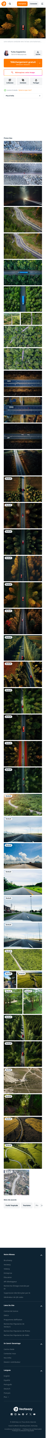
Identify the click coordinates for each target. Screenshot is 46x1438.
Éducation (8, 1332)
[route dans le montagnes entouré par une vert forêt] (22, 817)
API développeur (10, 1337)
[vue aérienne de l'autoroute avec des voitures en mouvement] (22, 395)
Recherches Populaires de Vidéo (16, 1396)
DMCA (6, 1373)
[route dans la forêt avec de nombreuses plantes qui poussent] (22, 1160)
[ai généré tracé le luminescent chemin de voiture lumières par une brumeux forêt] (22, 195)
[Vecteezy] (3, 3)
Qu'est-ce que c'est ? (25, 90)
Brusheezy (8, 1315)
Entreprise (8, 1328)
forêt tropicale (12, 1261)
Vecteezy (7, 1320)
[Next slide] (36, 1261)
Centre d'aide (9, 1410)
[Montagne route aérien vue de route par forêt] (22, 218)
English (7, 1437)
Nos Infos (7, 1419)
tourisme (27, 1261)
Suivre (38, 54)
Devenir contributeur (12, 1423)
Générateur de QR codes (13, 1355)
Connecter (33, 4)
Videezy (7, 1324)
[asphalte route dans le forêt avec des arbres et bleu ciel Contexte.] (10, 991)
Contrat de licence (11, 1369)
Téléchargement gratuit (23, 63)
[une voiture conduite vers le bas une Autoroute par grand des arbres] (22, 501)
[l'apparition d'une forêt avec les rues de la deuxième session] (13, 1056)
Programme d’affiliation (13, 1378)
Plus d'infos (10, 95)
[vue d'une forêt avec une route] (13, 1030)
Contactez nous (10, 1414)
